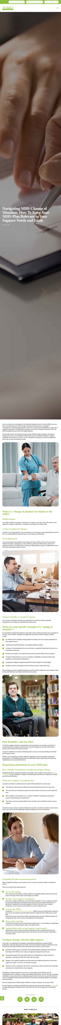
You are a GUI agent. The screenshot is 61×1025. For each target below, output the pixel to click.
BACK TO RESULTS (30, 1009)
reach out (53, 985)
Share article (30, 995)
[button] (2, 998)
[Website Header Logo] (9, 8)
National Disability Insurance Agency (22, 911)
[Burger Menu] (57, 8)
